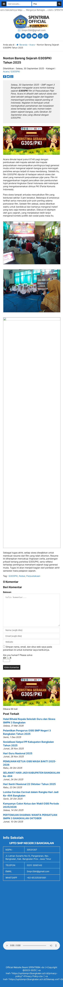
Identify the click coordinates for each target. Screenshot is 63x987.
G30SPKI (15, 71)
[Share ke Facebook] (5, 76)
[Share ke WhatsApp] (11, 76)
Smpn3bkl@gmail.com (33, 30)
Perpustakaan (33, 576)
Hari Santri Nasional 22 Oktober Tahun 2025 (29, 784)
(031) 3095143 (33, 26)
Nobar (22, 576)
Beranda (23, 44)
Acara (32, 44)
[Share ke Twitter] (8, 76)
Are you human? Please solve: (18, 655)
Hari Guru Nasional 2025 (17, 753)
